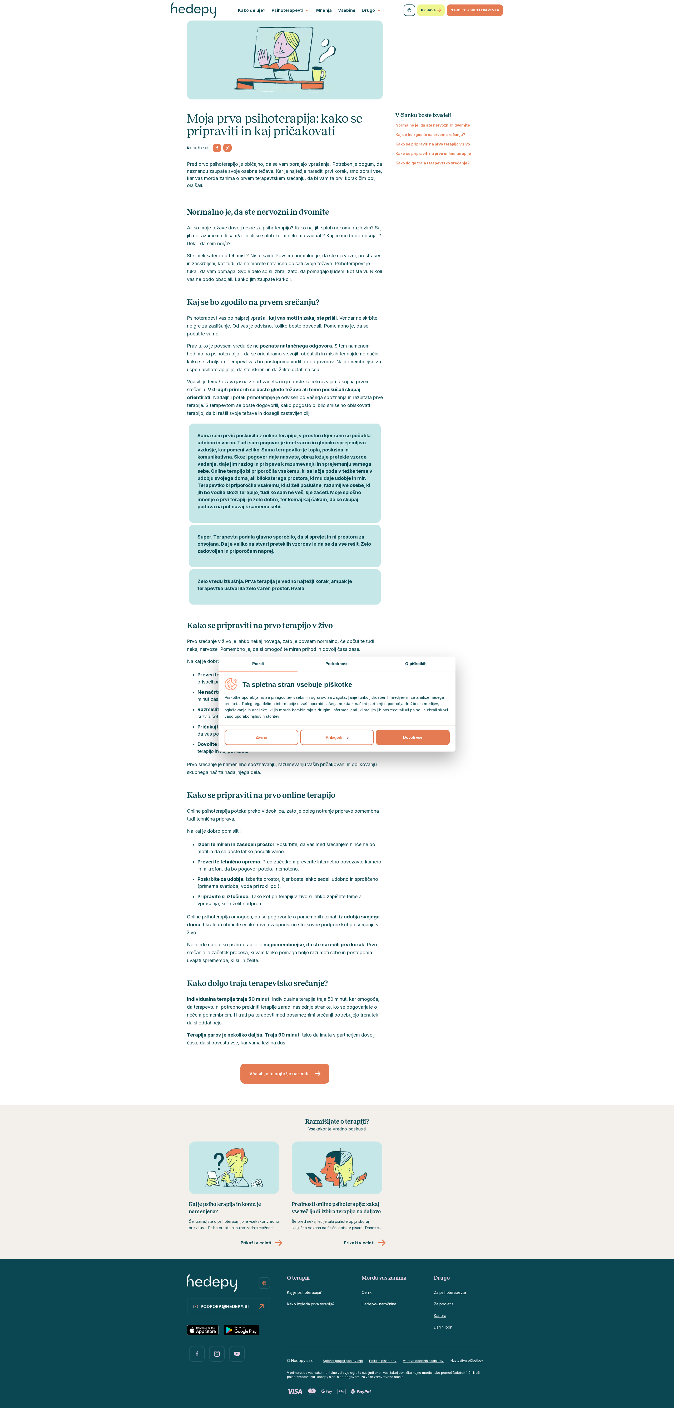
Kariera (440, 1315)
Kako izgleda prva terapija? (311, 1304)
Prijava (428, 10)
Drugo (368, 10)
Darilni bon (443, 1327)
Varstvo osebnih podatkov (423, 1361)
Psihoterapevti (287, 10)
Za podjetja (444, 1304)
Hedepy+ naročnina (379, 1304)
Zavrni (261, 737)
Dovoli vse (412, 737)
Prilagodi (334, 737)
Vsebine (346, 10)
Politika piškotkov (383, 1361)
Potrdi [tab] (258, 663)
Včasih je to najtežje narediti (278, 1073)
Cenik (367, 1292)
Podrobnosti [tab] (337, 663)
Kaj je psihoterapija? (304, 1292)
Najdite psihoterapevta (474, 10)
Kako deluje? (251, 10)
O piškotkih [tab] (416, 663)
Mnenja (324, 10)
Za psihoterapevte (450, 1292)
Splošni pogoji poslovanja (343, 1361)
